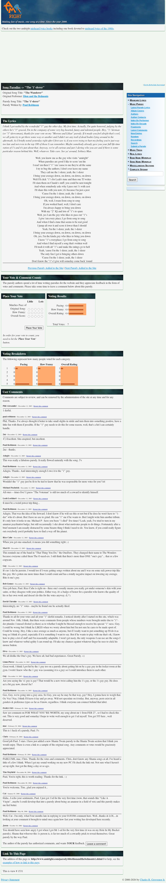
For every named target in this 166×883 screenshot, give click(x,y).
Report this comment (41, 406)
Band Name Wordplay (140, 157)
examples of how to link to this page (21, 862)
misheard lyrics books (41, 28)
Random (135, 137)
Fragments (136, 127)
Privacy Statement (10, 879)
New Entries (136, 133)
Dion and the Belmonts (35, 96)
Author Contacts (138, 117)
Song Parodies (11, 87)
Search (134, 143)
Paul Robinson (31, 105)
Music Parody (137, 104)
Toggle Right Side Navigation (154, 85)
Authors (134, 114)
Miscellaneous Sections (142, 165)
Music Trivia (136, 150)
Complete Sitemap (139, 169)
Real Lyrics (136, 154)
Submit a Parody (138, 146)
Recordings (136, 140)
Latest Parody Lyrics (140, 108)
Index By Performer (140, 120)
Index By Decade (139, 124)
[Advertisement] (83, 57)
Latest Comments (139, 130)
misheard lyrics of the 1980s (99, 28)
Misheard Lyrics (138, 100)
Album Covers (137, 111)
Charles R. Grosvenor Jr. (152, 879)
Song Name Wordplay (140, 161)
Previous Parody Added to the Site (45, 268)
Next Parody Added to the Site (80, 268)
